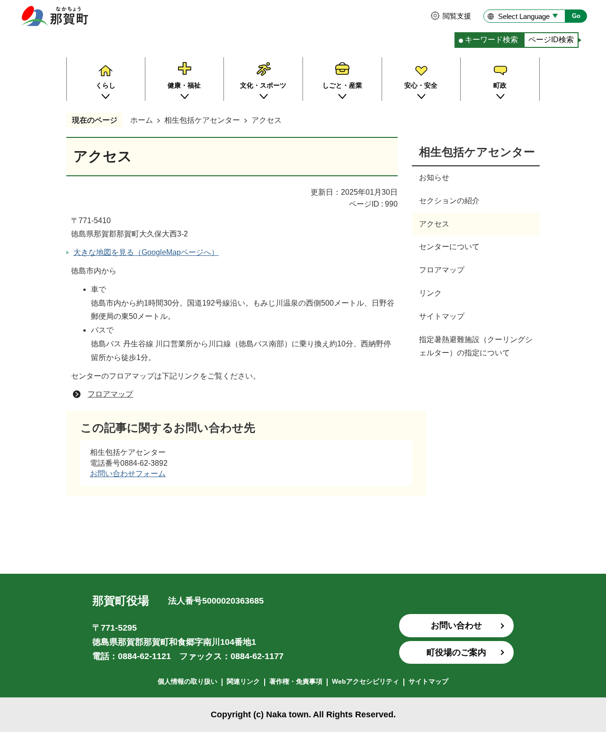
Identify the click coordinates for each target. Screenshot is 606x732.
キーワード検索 (491, 40)
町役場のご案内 (456, 652)
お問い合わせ (456, 625)
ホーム (141, 120)
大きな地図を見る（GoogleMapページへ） (146, 252)
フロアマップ (110, 394)
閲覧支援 (457, 16)
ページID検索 (551, 40)
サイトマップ (428, 681)
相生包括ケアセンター (202, 120)
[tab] (489, 40)
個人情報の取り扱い (187, 681)
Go (576, 15)
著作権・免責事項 (295, 681)
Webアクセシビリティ (365, 681)
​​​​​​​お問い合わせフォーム (128, 474)
